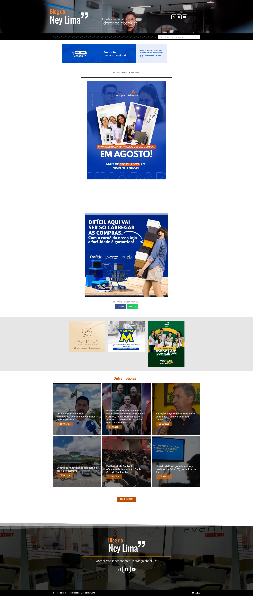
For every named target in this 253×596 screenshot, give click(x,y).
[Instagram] (173, 16)
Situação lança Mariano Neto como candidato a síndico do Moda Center (176, 416)
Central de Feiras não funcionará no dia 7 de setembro (77, 469)
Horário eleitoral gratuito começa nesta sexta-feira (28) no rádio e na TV (176, 469)
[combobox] (179, 37)
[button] (120, 306)
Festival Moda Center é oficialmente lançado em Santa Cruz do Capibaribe (123, 469)
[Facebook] (179, 16)
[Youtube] (184, 16)
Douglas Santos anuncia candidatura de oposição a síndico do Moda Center (76, 416)
